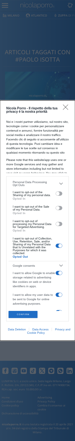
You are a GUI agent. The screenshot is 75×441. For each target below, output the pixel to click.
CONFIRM (23, 314)
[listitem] (37, 183)
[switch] (59, 193)
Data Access (40, 329)
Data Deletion (17, 329)
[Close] (67, 109)
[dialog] (37, 220)
